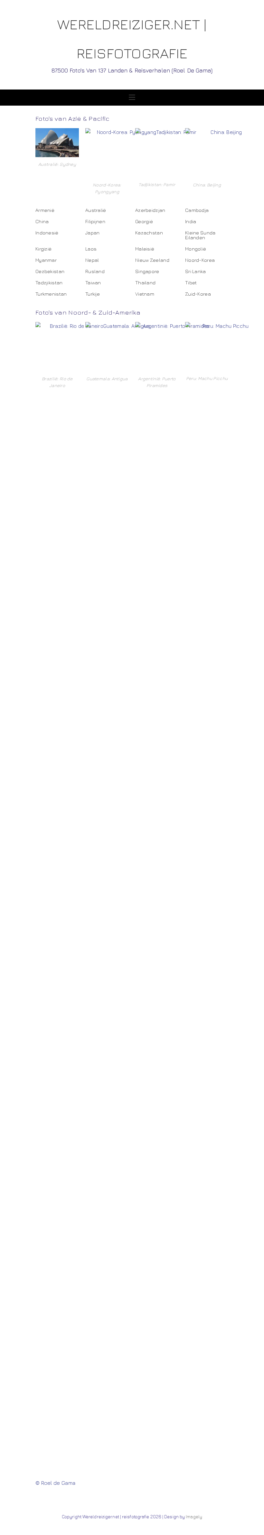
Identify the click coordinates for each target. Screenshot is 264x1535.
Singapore (147, 271)
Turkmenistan (51, 294)
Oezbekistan (49, 271)
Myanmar (46, 260)
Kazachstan (149, 232)
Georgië (144, 221)
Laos (91, 248)
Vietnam (144, 294)
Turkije (92, 294)
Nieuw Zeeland (152, 260)
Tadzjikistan (49, 282)
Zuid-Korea (198, 294)
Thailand (145, 282)
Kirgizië (43, 248)
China (42, 221)
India (190, 221)
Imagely (194, 1516)
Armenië (44, 210)
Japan (92, 232)
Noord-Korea (200, 260)
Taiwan (93, 282)
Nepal (92, 260)
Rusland (95, 271)
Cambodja (197, 210)
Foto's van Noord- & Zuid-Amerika (88, 312)
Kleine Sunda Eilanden (200, 235)
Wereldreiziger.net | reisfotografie (132, 44)
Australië (95, 210)
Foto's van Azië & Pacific (72, 118)
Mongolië (195, 248)
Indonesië (47, 232)
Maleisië (144, 248)
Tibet (191, 282)
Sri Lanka (195, 271)
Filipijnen (95, 221)
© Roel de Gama (55, 1483)
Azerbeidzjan (150, 210)
